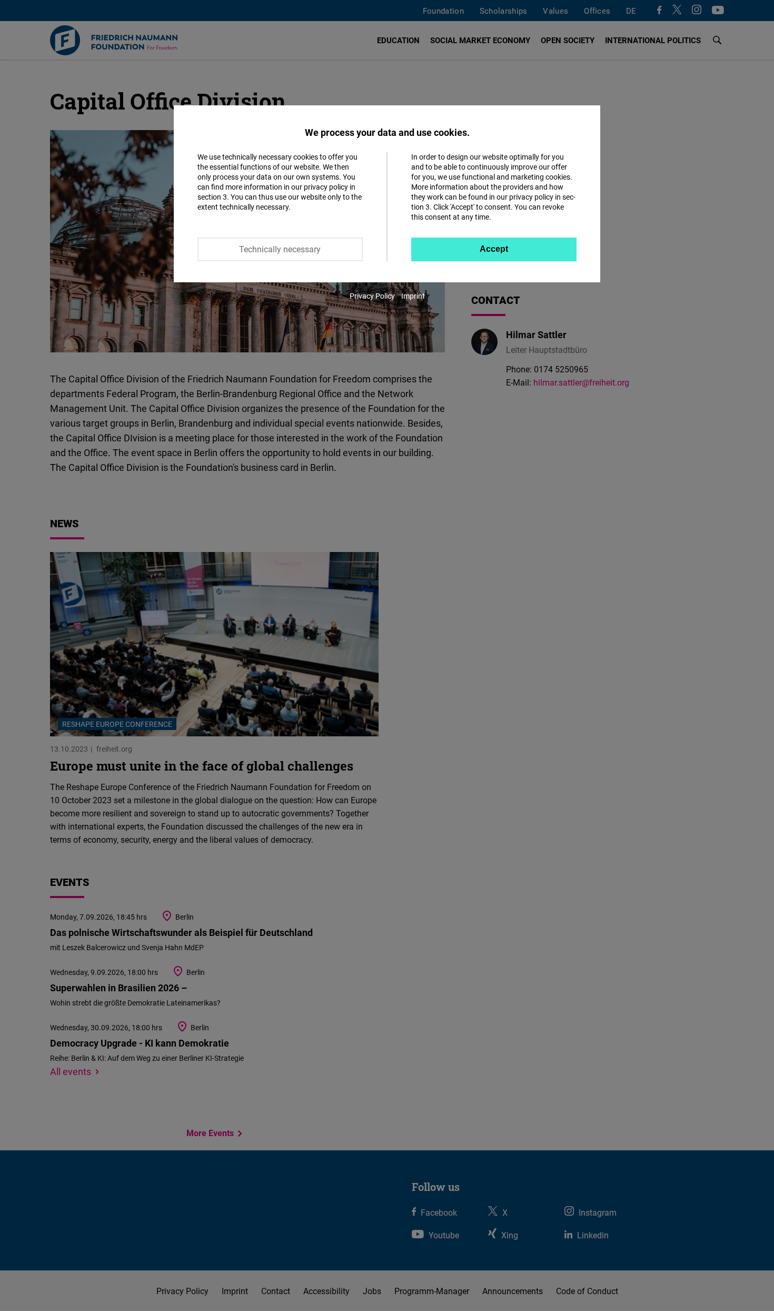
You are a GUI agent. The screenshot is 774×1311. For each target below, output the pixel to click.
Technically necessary (280, 249)
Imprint (413, 296)
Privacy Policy (372, 296)
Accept (494, 248)
